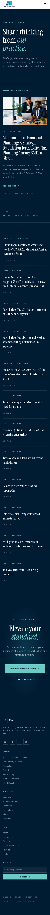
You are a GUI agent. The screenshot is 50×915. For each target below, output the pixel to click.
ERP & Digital (8, 783)
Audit (27, 216)
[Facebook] (12, 742)
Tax (9, 216)
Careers (6, 841)
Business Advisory (11, 779)
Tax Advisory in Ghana (12, 762)
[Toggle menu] (44, 4)
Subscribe (25, 877)
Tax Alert (18, 216)
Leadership (8, 837)
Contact (6, 854)
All (4, 216)
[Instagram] (19, 742)
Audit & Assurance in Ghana (15, 757)
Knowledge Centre (11, 845)
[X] (26, 742)
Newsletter (7, 850)
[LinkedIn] (5, 742)
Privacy (7, 901)
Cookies (29, 901)
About (5, 833)
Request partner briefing (23, 668)
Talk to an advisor (25, 679)
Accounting (8, 766)
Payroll (36, 216)
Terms (18, 901)
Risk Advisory (8, 774)
